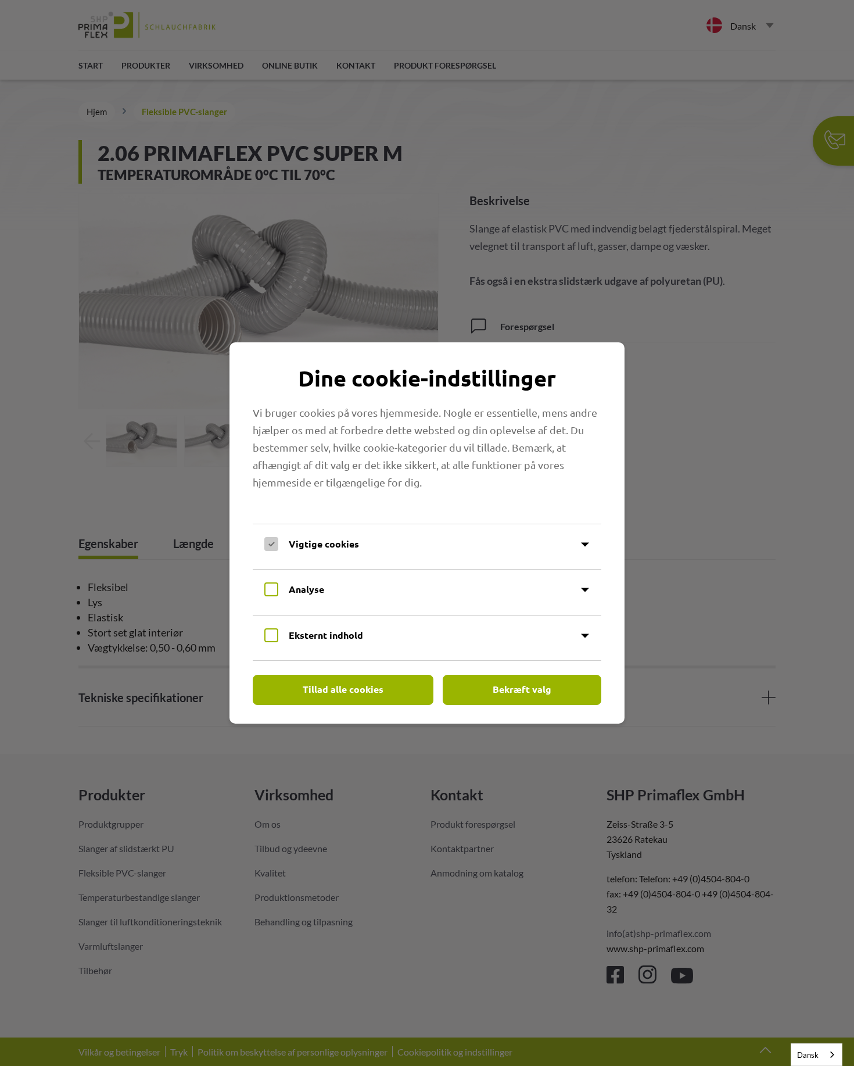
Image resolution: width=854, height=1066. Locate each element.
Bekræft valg (522, 689)
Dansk (808, 1055)
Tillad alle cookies (343, 689)
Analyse (306, 589)
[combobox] (816, 1054)
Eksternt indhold (326, 635)
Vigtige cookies (324, 544)
